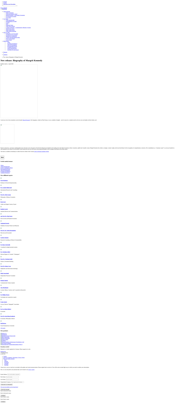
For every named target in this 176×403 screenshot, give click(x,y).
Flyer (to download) (10, 38)
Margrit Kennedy (26, 120)
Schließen (3, 395)
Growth (7, 22)
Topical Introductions (5, 166)
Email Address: (4, 374)
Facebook (6, 362)
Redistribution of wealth (11, 21)
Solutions (5, 54)
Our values (8, 17)
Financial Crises (9, 25)
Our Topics (5, 19)
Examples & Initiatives (5, 171)
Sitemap (6, 361)
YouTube (6, 365)
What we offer (6, 32)
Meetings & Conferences (11, 36)
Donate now (3, 351)
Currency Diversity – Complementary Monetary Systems (18, 27)
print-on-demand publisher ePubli (41, 151)
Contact (5, 356)
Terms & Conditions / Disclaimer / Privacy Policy (14, 357)
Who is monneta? (10, 12)
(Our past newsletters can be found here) (9, 387)
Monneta (5, 52)
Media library (6, 41)
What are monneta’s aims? (11, 14)
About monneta (6, 11)
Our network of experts (11, 16)
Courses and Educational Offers (13, 37)
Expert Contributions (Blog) (7, 167)
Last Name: (3, 379)
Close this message (5, 389)
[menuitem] (5, 1)
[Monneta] (4, 9)
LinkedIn (6, 363)
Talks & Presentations (5, 170)
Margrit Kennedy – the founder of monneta (15, 15)
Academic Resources (5, 172)
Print (5, 360)
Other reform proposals (11, 31)
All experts (3, 328)
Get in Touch (9, 40)
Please (4, 8)
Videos (2, 165)
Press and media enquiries (9, 358)
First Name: (3, 377)
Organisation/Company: (6, 382)
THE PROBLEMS (10, 20)
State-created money (10, 30)
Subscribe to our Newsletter (9, 4)
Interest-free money (10, 28)
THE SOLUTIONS (10, 26)
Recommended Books (5, 169)
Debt (7, 23)
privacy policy (31, 369)
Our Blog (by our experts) (11, 35)
